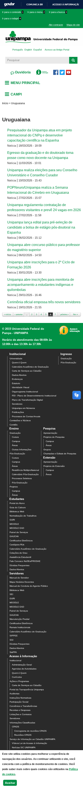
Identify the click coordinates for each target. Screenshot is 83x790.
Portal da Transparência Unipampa (27, 689)
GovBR (9, 4)
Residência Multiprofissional (25, 470)
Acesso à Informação (23, 656)
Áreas (15, 445)
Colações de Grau (18, 553)
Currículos (17, 677)
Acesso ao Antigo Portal (57, 49)
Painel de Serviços (19, 532)
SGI (11, 640)
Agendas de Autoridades (24, 669)
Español (37, 49)
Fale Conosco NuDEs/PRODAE (25, 561)
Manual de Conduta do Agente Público (29, 586)
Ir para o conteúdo (12, 12)
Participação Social (19, 702)
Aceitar (10, 782)
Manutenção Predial (19, 619)
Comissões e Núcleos (20, 420)
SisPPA (13, 652)
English (28, 49)
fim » (75, 314)
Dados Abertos (19, 375)
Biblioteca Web (17, 511)
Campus (16, 441)
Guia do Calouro (18, 507)
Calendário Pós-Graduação (25, 474)
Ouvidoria (22, 72)
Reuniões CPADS (22, 735)
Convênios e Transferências (23, 706)
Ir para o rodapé (11, 18)
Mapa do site (73, 25)
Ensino (14, 428)
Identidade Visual (20, 387)
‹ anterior (19, 314)
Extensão (49, 457)
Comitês (13, 425)
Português (17, 49)
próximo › (64, 314)
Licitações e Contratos (20, 714)
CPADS (15, 726)
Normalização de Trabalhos (23, 516)
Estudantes (16, 499)
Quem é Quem (19, 362)
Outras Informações (21, 449)
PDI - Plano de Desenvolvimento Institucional (34, 395)
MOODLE (14, 524)
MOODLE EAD (17, 528)
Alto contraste (56, 25)
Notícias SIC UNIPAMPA (24, 747)
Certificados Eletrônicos (21, 540)
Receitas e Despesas (20, 710)
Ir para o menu (36, 12)
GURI (12, 520)
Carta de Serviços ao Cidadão (27, 371)
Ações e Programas (19, 681)
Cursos (15, 437)
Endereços (17, 379)
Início (5, 103)
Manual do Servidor (19, 578)
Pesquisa (49, 428)
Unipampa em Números (23, 408)
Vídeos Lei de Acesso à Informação (29, 743)
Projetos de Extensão (54, 466)
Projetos (14, 487)
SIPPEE (14, 635)
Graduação (66, 358)
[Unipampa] (41, 40)
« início (7, 314)
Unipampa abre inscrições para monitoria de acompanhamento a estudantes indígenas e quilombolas (40, 285)
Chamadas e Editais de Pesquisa (59, 453)
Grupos (47, 449)
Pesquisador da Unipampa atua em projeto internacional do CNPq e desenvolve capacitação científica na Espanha (39, 135)
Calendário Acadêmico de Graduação (30, 367)
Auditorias (14, 693)
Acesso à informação (66, 4)
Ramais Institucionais (20, 627)
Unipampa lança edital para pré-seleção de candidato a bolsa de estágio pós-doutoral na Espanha (41, 227)
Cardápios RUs (17, 544)
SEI (11, 594)
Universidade (16, 358)
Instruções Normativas (20, 698)
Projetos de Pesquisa (53, 437)
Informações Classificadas (22, 722)
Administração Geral (22, 665)
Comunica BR (34, 4)
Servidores (17, 404)
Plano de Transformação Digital (27, 400)
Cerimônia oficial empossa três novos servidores (43, 302)
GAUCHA (14, 536)
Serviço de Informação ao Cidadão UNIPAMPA (32, 739)
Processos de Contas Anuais (26, 416)
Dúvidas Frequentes (19, 565)
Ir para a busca (58, 12)
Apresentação (50, 433)
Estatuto (16, 383)
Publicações (18, 412)
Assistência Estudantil (20, 557)
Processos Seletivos (22, 478)
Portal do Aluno (17, 503)
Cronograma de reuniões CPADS (30, 731)
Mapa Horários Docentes (22, 582)
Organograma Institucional (25, 391)
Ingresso (66, 354)
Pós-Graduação (68, 362)
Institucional (17, 354)
